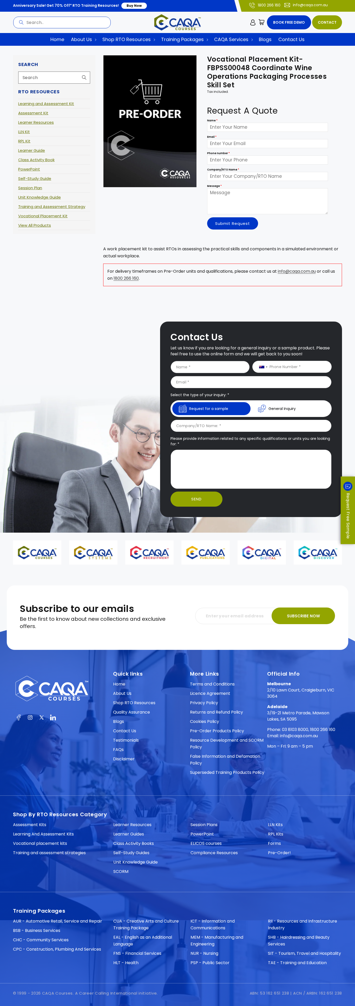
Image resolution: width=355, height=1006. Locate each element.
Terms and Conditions (212, 684)
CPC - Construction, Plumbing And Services (57, 949)
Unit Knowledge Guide (39, 197)
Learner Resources (36, 122)
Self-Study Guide (34, 178)
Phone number (218, 153)
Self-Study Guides (131, 853)
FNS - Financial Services (137, 953)
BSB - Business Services (36, 930)
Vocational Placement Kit (43, 216)
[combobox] (62, 22)
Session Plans (204, 825)
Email (211, 137)
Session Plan (30, 188)
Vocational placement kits (40, 843)
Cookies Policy (204, 721)
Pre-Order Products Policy (217, 731)
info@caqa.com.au (310, 5)
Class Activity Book (36, 159)
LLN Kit (24, 131)
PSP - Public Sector (209, 963)
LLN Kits (275, 825)
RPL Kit (24, 141)
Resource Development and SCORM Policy (227, 743)
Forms (274, 843)
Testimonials (126, 740)
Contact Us (124, 731)
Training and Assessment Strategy (51, 206)
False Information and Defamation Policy (225, 759)
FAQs (118, 750)
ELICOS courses (206, 843)
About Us (122, 693)
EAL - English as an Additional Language (142, 940)
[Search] (21, 22)
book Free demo (289, 22)
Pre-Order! (279, 853)
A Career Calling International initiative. (116, 993)
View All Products (34, 225)
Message (214, 186)
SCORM (120, 871)
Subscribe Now (303, 616)
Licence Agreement (210, 693)
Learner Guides (128, 834)
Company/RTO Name (223, 170)
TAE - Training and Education (297, 963)
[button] (261, 22)
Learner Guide (31, 150)
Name (212, 121)
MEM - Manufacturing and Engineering (216, 940)
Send (196, 499)
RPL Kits (275, 834)
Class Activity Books (133, 843)
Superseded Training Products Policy (227, 772)
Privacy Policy (204, 703)
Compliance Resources (214, 853)
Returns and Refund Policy (216, 712)
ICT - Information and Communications (212, 924)
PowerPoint (29, 169)
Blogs (118, 721)
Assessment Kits (29, 825)
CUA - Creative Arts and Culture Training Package (146, 924)
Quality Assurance (131, 712)
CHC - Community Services (41, 940)
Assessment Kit (33, 113)
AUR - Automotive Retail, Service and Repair (57, 921)
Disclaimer (124, 759)
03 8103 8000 (295, 730)
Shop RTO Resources (134, 703)
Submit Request (232, 223)
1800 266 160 (269, 5)
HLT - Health (126, 963)
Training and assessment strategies (49, 853)
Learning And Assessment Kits (43, 834)
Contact (327, 22)
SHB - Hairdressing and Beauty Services (299, 940)
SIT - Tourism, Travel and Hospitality (304, 953)
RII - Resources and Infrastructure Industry (302, 924)
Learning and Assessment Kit (46, 103)
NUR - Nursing (204, 953)
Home (119, 684)
